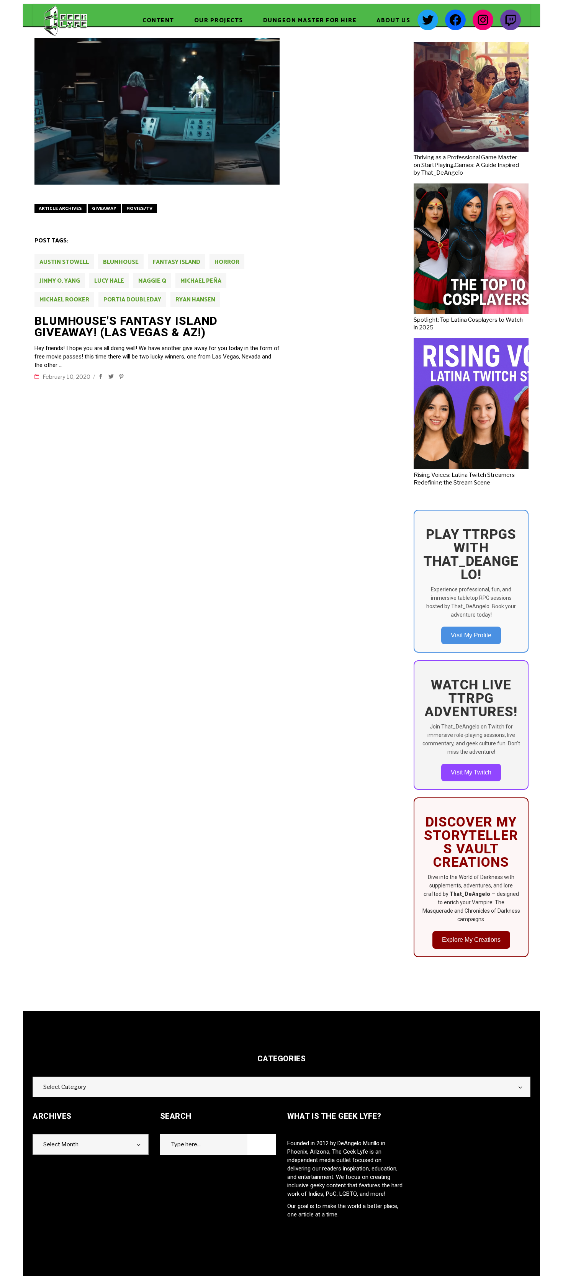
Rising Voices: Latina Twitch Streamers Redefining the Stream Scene (464, 478)
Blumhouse (121, 262)
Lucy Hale (109, 281)
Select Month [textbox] (61, 1144)
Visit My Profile (471, 635)
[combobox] (281, 1087)
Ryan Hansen (195, 299)
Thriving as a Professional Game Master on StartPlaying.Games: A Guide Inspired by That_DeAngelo (466, 165)
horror (226, 262)
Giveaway (104, 208)
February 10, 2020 (67, 376)
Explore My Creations (471, 939)
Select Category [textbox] (64, 1087)
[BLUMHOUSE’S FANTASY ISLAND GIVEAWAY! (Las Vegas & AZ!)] (157, 111)
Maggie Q (152, 281)
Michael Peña (200, 281)
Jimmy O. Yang (59, 281)
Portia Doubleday (132, 299)
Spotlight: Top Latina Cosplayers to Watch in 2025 (468, 323)
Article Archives (60, 208)
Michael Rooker (64, 299)
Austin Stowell (64, 262)
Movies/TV (139, 208)
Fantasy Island (176, 262)
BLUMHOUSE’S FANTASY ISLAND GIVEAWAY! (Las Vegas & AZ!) (126, 326)
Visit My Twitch (471, 772)
